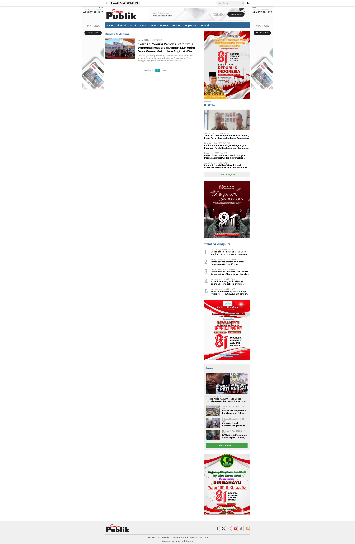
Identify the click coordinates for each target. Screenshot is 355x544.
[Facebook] (217, 528)
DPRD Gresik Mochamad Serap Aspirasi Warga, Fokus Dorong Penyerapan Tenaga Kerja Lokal (234, 436)
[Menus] (106, 3)
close (101, 8)
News (153, 25)
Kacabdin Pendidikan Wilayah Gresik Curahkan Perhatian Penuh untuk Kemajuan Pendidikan (226, 166)
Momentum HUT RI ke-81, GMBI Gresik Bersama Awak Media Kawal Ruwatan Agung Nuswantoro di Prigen (230, 272)
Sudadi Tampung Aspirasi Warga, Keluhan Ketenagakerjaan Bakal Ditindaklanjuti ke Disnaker (228, 282)
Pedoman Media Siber (184, 537)
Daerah (164, 25)
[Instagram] (229, 528)
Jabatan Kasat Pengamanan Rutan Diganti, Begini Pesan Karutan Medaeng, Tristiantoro (226, 136)
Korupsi (205, 25)
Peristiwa (176, 25)
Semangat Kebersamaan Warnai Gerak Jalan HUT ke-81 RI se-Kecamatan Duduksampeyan (227, 263)
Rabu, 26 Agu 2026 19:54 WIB (124, 3)
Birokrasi (121, 25)
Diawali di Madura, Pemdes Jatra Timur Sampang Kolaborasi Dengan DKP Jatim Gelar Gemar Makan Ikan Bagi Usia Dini (166, 47)
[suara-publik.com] (117, 528)
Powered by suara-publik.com (177, 541)
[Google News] (241, 528)
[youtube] (235, 528)
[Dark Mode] (248, 3)
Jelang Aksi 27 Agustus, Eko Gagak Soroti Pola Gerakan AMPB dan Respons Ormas (226, 400)
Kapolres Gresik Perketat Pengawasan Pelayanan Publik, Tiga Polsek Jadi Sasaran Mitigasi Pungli (233, 424)
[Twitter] (223, 528)
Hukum (143, 25)
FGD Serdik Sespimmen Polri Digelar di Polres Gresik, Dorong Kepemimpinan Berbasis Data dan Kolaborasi (234, 411)
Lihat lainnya (226, 445)
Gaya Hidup (191, 25)
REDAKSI (152, 537)
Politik (133, 25)
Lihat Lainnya (226, 174)
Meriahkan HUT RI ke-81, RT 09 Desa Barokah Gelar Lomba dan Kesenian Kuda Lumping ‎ (229, 253)
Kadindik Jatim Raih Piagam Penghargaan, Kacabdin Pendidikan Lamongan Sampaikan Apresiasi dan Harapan (226, 146)
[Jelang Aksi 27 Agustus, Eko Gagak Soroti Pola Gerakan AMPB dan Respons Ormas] (227, 383)
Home (110, 25)
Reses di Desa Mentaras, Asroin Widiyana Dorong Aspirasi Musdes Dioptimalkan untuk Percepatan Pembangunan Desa (225, 156)
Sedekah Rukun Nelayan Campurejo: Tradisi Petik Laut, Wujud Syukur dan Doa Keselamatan (229, 292)
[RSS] (247, 528)
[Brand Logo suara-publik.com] (121, 14)
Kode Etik (164, 537)
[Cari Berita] (242, 3)
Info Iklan (203, 537)
